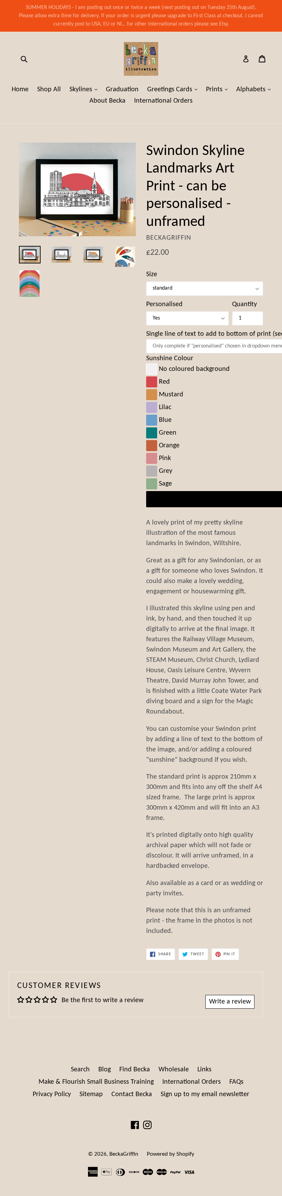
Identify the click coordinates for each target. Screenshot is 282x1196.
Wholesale (174, 1069)
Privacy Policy (52, 1094)
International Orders (163, 100)
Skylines (85, 89)
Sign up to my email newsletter (205, 1094)
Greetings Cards (174, 89)
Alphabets (255, 89)
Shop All (49, 89)
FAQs (236, 1082)
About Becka (107, 100)
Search (80, 1069)
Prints (218, 89)
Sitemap (91, 1094)
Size (151, 274)
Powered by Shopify (170, 1154)
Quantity (244, 304)
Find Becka (134, 1069)
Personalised (164, 304)
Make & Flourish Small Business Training (96, 1082)
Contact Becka (131, 1094)
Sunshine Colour (169, 358)
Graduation (122, 89)
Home (20, 89)
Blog (104, 1069)
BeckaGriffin (123, 1154)
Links (204, 1069)
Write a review (230, 1001)
